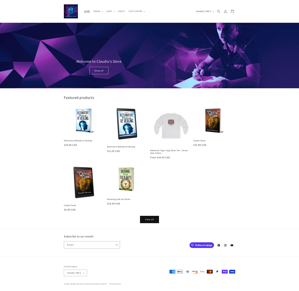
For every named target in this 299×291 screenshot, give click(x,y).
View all (149, 219)
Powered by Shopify (98, 284)
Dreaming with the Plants (118, 199)
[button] (98, 11)
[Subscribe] (116, 245)
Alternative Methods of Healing (78, 140)
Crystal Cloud (199, 140)
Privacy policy (115, 284)
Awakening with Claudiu (80, 284)
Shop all (99, 70)
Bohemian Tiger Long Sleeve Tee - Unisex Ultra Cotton (169, 151)
